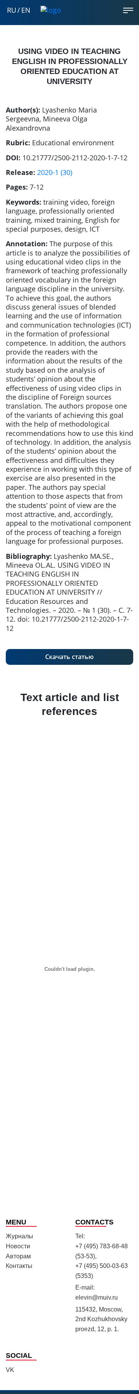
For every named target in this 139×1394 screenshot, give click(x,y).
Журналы (19, 1236)
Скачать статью (69, 656)
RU (11, 10)
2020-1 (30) (54, 172)
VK (10, 1370)
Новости (18, 1246)
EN (26, 10)
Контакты (19, 1266)
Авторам (18, 1256)
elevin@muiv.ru (96, 1297)
